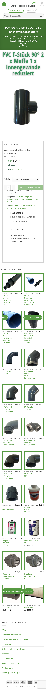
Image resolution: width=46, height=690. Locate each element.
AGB (4, 630)
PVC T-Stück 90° (16, 206)
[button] (4, 4)
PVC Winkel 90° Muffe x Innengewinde (7, 476)
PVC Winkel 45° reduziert (29, 408)
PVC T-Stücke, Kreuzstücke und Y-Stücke (23, 39)
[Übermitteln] (41, 15)
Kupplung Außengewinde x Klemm (8, 576)
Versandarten (7, 658)
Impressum (6, 644)
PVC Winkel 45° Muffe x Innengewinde (7, 409)
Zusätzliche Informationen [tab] (22, 217)
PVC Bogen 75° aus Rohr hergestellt (7, 373)
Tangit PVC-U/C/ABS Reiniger (6, 543)
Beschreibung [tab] (16, 213)
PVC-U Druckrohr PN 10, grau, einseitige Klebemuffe (7, 338)
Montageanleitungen (11, 672)
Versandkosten (17, 169)
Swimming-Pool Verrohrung (13, 649)
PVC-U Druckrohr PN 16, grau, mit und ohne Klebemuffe (29, 300)
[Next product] (21, 45)
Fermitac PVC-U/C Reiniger (27, 509)
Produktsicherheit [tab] (19, 221)
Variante (7, 179)
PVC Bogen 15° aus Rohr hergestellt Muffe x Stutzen (29, 338)
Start (5, 36)
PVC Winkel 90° (28, 475)
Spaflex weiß (29, 607)
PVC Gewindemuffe (8, 508)
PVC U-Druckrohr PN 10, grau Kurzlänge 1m (6, 300)
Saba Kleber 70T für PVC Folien (31, 542)
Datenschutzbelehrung (11, 634)
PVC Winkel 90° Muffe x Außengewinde (8, 442)
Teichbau (5, 653)
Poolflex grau (7, 607)
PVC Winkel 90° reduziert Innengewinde (30, 442)
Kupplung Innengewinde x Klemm (29, 576)
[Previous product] (25, 45)
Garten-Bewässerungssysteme (15, 639)
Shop (13, 36)
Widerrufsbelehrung (10, 663)
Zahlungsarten (8, 668)
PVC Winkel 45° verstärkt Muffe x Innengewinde (29, 374)
